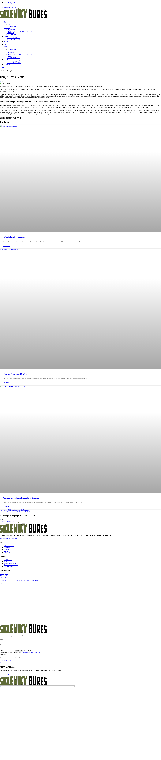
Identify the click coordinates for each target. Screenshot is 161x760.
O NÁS (6, 23)
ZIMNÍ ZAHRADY (13, 34)
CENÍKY (7, 36)
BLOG (9, 24)
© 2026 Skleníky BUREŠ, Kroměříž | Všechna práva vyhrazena (19, 580)
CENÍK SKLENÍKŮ (13, 38)
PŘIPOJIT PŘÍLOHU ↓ (7, 650)
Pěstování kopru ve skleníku (15, 374)
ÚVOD (6, 21)
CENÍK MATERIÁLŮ (14, 39)
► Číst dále (6, 246)
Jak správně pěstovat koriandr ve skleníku (21, 498)
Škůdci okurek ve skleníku (14, 237)
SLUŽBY (7, 28)
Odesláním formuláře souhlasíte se (21, 652)
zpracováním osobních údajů (31, 652)
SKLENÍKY (11, 29)
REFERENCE (11, 26)
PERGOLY (10, 33)
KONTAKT (7, 41)
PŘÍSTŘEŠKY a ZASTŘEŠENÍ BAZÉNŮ (20, 31)
